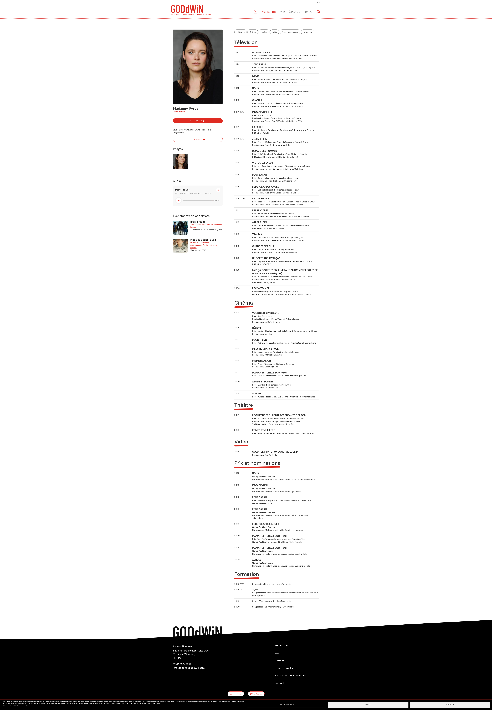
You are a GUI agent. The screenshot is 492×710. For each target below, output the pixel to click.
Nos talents (269, 11)
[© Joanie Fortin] (198, 67)
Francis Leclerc (203, 242)
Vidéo (274, 32)
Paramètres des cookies (287, 704)
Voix (282, 11)
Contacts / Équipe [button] (198, 121)
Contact (309, 11)
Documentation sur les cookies (24, 706)
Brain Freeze (197, 221)
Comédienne (179, 111)
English (318, 2)
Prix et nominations (290, 32)
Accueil (256, 12)
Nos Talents (281, 645)
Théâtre (264, 32)
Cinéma (252, 32)
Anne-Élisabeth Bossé (204, 224)
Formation (307, 32)
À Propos (294, 11)
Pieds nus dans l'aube (203, 239)
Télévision (241, 32)
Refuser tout (368, 704)
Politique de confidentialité (9, 706)
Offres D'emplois (284, 668)
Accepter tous (450, 704)
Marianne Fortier (201, 245)
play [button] (178, 200)
